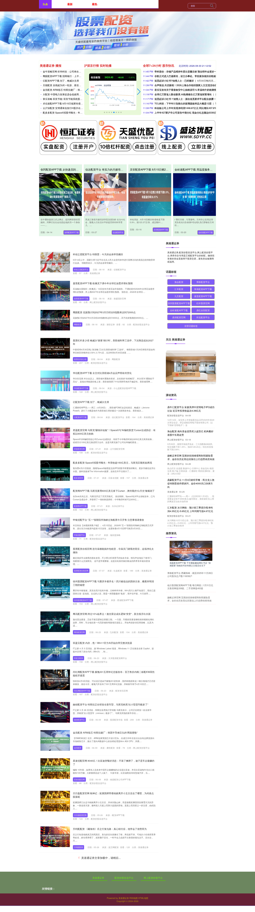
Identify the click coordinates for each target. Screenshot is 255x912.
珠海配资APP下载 (203, 289)
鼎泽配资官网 (178, 317)
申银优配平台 (79, 535)
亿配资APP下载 (80, 417)
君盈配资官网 (79, 449)
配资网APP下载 (80, 506)
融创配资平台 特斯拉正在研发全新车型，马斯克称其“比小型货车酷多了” (110, 704)
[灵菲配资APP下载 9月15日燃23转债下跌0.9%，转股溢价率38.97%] (149, 194)
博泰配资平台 (203, 281)
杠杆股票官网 (203, 303)
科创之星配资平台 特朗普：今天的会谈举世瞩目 (98, 254)
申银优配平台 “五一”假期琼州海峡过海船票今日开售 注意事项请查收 (108, 519)
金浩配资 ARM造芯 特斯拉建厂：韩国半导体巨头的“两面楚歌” (105, 732)
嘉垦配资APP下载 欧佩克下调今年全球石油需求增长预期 (103, 283)
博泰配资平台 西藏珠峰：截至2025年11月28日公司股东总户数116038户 (190, 574)
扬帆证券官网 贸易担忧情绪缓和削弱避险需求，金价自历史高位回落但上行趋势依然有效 (189, 599)
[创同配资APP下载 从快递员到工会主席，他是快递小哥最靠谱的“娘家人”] (60, 194)
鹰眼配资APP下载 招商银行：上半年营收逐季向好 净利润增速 (75, 76)
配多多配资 (78, 478)
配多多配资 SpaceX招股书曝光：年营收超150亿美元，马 (73, 112)
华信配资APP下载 (81, 388)
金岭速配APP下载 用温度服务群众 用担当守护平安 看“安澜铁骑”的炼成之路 (190, 481)
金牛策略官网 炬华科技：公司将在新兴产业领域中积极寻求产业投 (77, 71)
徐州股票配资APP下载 (83, 600)
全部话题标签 (191, 325)
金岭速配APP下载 (205, 232)
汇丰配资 (178, 289)
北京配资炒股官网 (81, 908)
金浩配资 (77, 747)
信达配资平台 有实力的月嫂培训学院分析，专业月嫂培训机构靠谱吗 (125, 169)
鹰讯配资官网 (79, 632)
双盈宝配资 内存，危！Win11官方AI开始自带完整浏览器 (102, 643)
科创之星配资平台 (81, 269)
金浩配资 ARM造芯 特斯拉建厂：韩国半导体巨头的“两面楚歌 (75, 89)
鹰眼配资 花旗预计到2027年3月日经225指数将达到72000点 (104, 312)
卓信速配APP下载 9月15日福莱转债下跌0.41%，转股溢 (72, 103)
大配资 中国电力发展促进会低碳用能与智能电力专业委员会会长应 (77, 94)
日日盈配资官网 (80, 815)
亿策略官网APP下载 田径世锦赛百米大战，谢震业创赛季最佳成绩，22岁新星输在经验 (190, 505)
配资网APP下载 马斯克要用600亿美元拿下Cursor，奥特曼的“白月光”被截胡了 (114, 490)
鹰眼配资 (77, 324)
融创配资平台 (79, 719)
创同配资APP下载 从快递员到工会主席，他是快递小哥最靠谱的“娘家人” (190, 408)
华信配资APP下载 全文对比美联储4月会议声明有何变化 (102, 373)
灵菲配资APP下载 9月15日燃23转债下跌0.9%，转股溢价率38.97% (169, 169)
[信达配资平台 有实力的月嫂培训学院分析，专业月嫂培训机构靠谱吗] (105, 194)
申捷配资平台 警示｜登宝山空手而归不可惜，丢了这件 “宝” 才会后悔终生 (111, 858)
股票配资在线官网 (81, 570)
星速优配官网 (79, 779)
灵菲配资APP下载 (161, 229)
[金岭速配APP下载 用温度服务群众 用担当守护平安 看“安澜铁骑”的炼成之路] (194, 194)
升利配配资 (78, 847)
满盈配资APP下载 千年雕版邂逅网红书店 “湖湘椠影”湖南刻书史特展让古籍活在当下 (190, 564)
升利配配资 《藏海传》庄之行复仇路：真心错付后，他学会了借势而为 (110, 829)
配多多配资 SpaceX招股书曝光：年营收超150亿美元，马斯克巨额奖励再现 (112, 462)
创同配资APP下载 (71, 232)
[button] (87, 92)
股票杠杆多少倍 (80, 359)
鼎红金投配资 (203, 310)
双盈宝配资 (78, 658)
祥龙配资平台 (203, 317)
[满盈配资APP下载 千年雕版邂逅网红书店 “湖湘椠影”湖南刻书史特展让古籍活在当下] (191, 550)
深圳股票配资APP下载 (179, 303)
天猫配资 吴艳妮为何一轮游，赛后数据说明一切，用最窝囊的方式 (77, 85)
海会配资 (178, 281)
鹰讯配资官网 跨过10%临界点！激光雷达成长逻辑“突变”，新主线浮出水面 (112, 614)
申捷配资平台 (79, 873)
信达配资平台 (118, 232)
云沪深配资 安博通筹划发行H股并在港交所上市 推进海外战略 (75, 108)
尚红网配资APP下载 (82, 690)
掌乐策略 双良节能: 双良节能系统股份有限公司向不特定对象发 (75, 99)
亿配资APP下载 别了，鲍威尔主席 (61, 80)
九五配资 (178, 296)
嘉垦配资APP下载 (81, 298)
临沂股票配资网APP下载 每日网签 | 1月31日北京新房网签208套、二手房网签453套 (190, 587)
